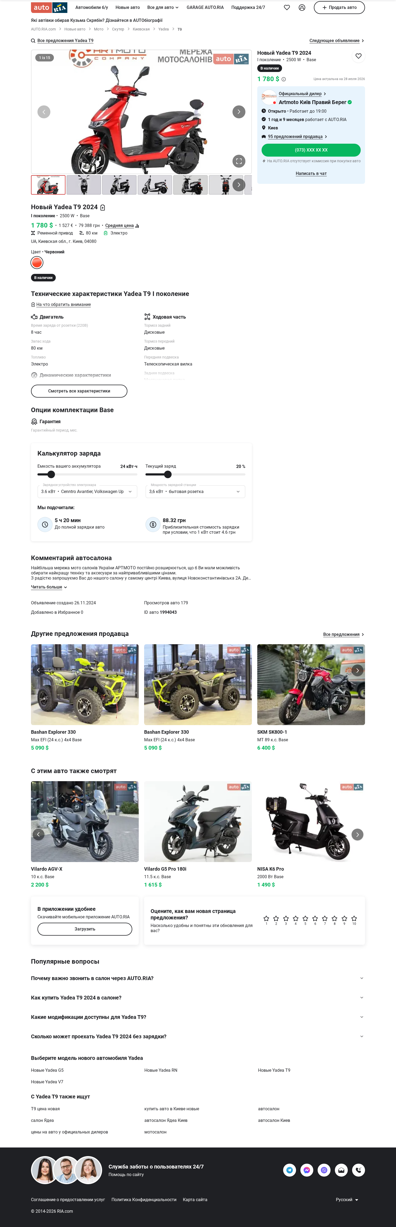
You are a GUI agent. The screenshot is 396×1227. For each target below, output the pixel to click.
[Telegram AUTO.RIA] (289, 1170)
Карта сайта (195, 1199)
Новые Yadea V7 (47, 1081)
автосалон (268, 1108)
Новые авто (128, 7)
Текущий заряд (160, 466)
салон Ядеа (42, 1120)
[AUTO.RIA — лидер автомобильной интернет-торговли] (49, 7)
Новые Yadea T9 (274, 1070)
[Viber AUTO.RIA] (324, 1170)
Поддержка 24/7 (248, 7)
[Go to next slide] (357, 670)
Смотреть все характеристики (79, 391)
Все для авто (160, 7)
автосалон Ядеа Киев (165, 1120)
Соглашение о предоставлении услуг (68, 1199)
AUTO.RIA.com (43, 29)
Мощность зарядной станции (173, 485)
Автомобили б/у (91, 7)
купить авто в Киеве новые (171, 1108)
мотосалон (155, 1132)
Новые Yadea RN (160, 1070)
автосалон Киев (274, 1120)
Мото (98, 29)
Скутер (118, 29)
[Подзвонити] (358, 1170)
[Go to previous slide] (38, 670)
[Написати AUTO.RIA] (341, 1170)
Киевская (141, 29)
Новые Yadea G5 (47, 1070)
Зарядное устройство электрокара (69, 485)
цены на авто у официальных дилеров (69, 1132)
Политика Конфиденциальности (144, 1199)
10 (354, 924)
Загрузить (85, 929)
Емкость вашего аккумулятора (69, 466)
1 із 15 (44, 58)
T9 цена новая (45, 1108)
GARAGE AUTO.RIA (205, 7)
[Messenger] (306, 1170)
